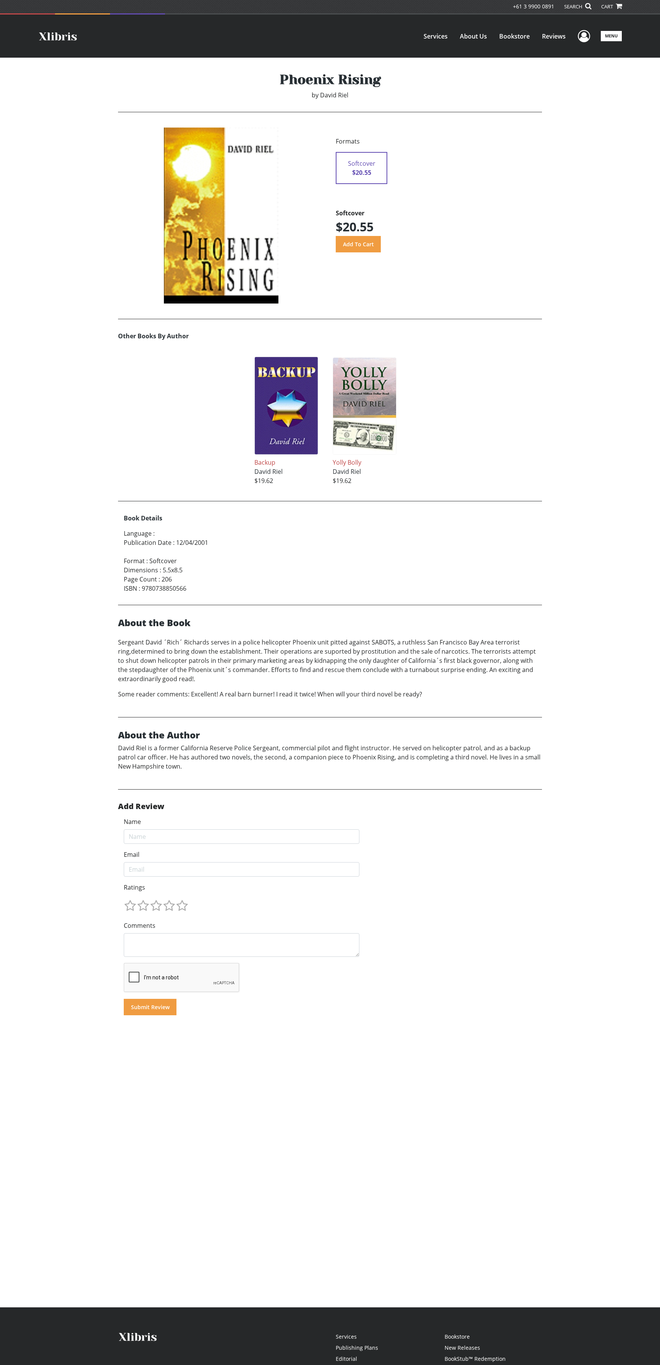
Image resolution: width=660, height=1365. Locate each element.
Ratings (134, 887)
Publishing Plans (357, 1347)
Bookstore (514, 36)
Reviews (554, 36)
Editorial (346, 1358)
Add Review (141, 806)
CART (607, 6)
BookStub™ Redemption (475, 1358)
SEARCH (574, 6)
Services (436, 36)
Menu (611, 36)
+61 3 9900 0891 (533, 6)
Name (132, 821)
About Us (473, 36)
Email (131, 854)
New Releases (462, 1347)
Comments (139, 925)
